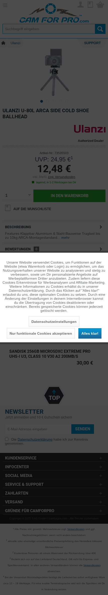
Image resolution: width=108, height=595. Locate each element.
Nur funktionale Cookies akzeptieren (41, 333)
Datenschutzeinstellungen (54, 322)
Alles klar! (89, 333)
